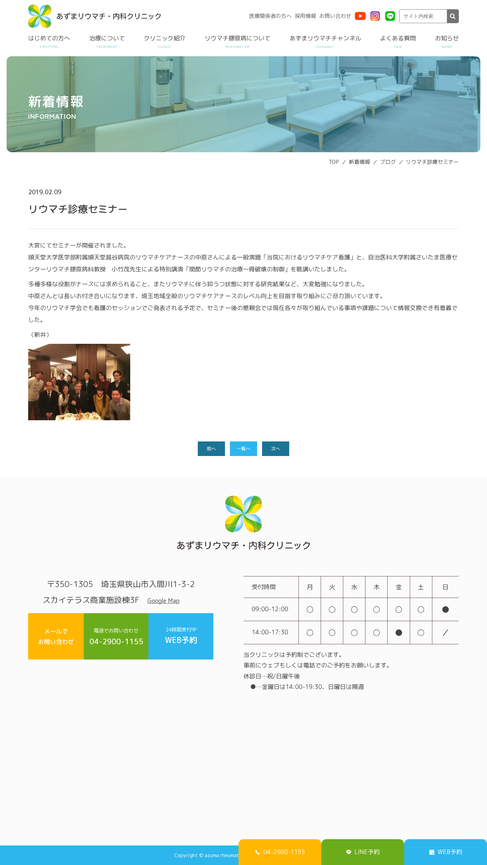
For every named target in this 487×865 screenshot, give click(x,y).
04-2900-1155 (116, 637)
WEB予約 (181, 636)
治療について (107, 38)
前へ (211, 448)
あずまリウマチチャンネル (325, 38)
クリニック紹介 (165, 38)
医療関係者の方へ (270, 16)
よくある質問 (398, 38)
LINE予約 (367, 852)
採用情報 (305, 16)
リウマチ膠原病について (237, 38)
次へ (275, 448)
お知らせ (447, 38)
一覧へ (243, 448)
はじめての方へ (49, 38)
